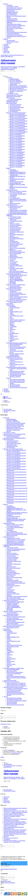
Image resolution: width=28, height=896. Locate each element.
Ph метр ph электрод (15, 223)
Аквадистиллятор (14, 226)
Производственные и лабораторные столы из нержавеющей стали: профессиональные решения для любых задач (15, 824)
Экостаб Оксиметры (15, 386)
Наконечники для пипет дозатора (18, 89)
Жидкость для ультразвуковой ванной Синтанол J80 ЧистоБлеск (18, 114)
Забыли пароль (7, 881)
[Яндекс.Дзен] (22, 893)
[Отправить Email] (12, 893)
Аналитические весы (15, 106)
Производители (11, 31)
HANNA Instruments (15, 307)
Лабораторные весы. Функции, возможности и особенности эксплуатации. (15, 819)
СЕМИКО (12, 325)
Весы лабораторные (12, 14)
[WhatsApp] (7, 783)
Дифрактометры (14, 241)
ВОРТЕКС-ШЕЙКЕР (15, 80)
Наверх (2, 757)
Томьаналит (13, 329)
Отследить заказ (11, 40)
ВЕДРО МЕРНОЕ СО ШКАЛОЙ (18, 275)
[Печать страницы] (25, 893)
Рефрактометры (14, 256)
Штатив (12, 92)
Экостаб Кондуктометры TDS (17, 380)
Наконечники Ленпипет (16, 287)
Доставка (6, 44)
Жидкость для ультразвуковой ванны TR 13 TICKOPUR (17, 155)
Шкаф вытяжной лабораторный (18, 199)
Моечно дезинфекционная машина (18, 296)
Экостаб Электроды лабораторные (18, 387)
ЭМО (11, 341)
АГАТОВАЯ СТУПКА (12, 6)
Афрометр (12, 233)
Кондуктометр (13, 246)
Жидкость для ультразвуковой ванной (16, 16)
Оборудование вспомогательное (18, 347)
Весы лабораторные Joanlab (17, 107)
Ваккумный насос (14, 78)
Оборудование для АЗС (16, 302)
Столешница (13, 196)
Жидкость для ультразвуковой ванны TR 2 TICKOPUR (17, 160)
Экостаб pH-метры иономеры (17, 379)
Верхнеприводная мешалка (16, 238)
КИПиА (9, 17)
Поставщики (10, 29)
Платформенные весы (15, 110)
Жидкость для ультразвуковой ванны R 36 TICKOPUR (17, 147)
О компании (7, 47)
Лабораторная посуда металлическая (15, 208)
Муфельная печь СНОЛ (16, 250)
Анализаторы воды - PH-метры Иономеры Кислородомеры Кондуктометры (14, 9)
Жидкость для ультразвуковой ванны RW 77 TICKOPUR (17, 152)
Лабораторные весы (15, 108)
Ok (1, 893)
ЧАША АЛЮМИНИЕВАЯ (16, 280)
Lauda (11, 310)
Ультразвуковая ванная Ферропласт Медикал (15, 376)
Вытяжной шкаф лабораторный (18, 294)
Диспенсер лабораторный (16, 81)
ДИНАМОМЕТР (14, 171)
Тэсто (11, 330)
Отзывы (6, 49)
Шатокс (12, 334)
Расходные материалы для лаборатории (17, 32)
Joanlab (11, 309)
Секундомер (13, 259)
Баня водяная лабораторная (16, 234)
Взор (11, 317)
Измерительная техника (16, 321)
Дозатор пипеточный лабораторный (15, 83)
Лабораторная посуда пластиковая (18, 210)
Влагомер (12, 240)
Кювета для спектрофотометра (17, 248)
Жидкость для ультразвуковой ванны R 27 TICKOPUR (17, 136)
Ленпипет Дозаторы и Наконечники (16, 25)
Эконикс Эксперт (14, 338)
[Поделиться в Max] (5, 893)
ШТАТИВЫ (13, 283)
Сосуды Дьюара (14, 261)
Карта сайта (7, 52)
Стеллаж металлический (16, 192)
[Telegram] (2, 783)
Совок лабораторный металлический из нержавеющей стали (14, 827)
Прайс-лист (6, 51)
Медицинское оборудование (14, 26)
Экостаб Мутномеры (15, 384)
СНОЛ (11, 328)
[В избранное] (19, 893)
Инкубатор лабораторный (16, 244)
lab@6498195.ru (5, 55)
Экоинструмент (14, 336)
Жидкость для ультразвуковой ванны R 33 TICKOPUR (17, 144)
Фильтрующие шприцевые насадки (16, 676)
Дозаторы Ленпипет (15, 286)
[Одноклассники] (4, 783)
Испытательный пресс (15, 183)
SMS (2, 881)
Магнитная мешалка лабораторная (18, 87)
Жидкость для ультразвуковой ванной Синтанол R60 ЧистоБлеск (18, 131)
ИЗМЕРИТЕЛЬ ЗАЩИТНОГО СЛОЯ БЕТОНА (17, 174)
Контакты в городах (6, 724)
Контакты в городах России (11, 838)
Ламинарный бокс (14, 295)
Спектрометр (13, 263)
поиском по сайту (16, 752)
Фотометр (12, 267)
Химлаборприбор (14, 333)
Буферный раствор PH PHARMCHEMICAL (12, 12)
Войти (2, 882)
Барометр (12, 236)
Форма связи (7, 802)
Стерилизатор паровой (15, 298)
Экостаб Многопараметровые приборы (17, 700)
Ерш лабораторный (14, 242)
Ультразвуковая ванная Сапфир (17, 374)
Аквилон (12, 314)
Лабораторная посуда (12, 20)
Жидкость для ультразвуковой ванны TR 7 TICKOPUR (17, 166)
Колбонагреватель (14, 245)
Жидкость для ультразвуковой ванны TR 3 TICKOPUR (17, 163)
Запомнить (5, 880)
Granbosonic (13, 306)
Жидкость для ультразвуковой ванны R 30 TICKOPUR (17, 139)
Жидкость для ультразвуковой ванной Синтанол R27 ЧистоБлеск (18, 117)
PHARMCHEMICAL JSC (16, 311)
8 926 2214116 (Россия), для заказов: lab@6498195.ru (12, 55)
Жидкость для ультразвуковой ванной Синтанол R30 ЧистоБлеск (18, 120)
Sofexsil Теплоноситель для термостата (16, 685)
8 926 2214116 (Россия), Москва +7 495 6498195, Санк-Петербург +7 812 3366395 (13, 64)
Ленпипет (12, 322)
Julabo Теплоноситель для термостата (16, 683)
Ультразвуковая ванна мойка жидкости (16, 36)
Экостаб (9, 37)
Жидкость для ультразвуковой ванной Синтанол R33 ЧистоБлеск (18, 125)
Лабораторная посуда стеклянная (18, 211)
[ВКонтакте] (1, 783)
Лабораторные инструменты (14, 24)
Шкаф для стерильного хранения (18, 191)
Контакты (6, 45)
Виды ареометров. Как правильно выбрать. (15, 821)
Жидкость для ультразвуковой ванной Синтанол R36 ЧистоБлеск (18, 128)
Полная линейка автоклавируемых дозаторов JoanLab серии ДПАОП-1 (15, 808)
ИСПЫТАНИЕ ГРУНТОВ (16, 181)
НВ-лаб (11, 324)
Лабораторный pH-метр (16, 99)
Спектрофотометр (14, 264)
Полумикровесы (14, 111)
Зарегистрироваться (10, 882)
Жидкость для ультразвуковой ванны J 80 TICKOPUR (17, 133)
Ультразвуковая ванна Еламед (17, 371)
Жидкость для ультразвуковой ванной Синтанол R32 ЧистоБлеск (18, 123)
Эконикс (12, 337)
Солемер (12, 260)
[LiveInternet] (15, 893)
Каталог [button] (6, 3)
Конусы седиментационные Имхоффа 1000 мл (17, 354)
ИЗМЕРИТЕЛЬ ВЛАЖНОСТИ (17, 172)
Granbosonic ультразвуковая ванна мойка (17, 688)
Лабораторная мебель (12, 18)
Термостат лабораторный (16, 265)
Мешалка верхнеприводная (17, 88)
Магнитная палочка (15, 345)
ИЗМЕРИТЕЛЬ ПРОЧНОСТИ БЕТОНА (17, 512)
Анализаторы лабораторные (17, 231)
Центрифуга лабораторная (16, 91)
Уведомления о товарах (12, 41)
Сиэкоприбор (13, 326)
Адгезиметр (13, 169)
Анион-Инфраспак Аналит (16, 315)
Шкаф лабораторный (15, 203)
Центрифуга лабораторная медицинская (17, 596)
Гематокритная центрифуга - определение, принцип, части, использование (14, 841)
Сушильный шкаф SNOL (13, 33)
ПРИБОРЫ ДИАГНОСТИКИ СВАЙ (16, 519)
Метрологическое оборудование (15, 28)
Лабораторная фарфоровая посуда (18, 213)
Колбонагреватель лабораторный (18, 85)
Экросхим (12, 340)
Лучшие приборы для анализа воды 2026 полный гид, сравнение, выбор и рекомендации (14, 816)
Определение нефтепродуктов (17, 252)
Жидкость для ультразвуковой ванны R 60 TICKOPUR (17, 150)
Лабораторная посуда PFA (16, 206)
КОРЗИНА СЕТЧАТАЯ (16, 276)
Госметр (12, 318)
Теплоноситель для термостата (14, 35)
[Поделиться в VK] (8, 893)
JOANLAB (9, 5)
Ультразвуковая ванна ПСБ (16, 372)
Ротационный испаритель (16, 257)
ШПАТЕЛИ (13, 282)
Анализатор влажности (15, 104)
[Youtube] (5, 783)
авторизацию (11, 750)
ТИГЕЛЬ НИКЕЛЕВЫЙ (16, 279)
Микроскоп (12, 249)
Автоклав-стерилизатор (16, 225)
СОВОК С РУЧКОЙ (15, 277)
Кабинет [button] (6, 39)
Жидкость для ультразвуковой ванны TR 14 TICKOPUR (17, 158)
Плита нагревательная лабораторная (15, 254)
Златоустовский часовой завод (17, 319)
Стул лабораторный (15, 198)
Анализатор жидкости (15, 229)
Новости (6, 48)
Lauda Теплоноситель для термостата (16, 684)
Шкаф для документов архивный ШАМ (17, 534)
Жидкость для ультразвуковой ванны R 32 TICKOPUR (17, 141)
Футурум (12, 332)
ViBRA (11, 313)
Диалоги (9, 43)
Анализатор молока (15, 230)
